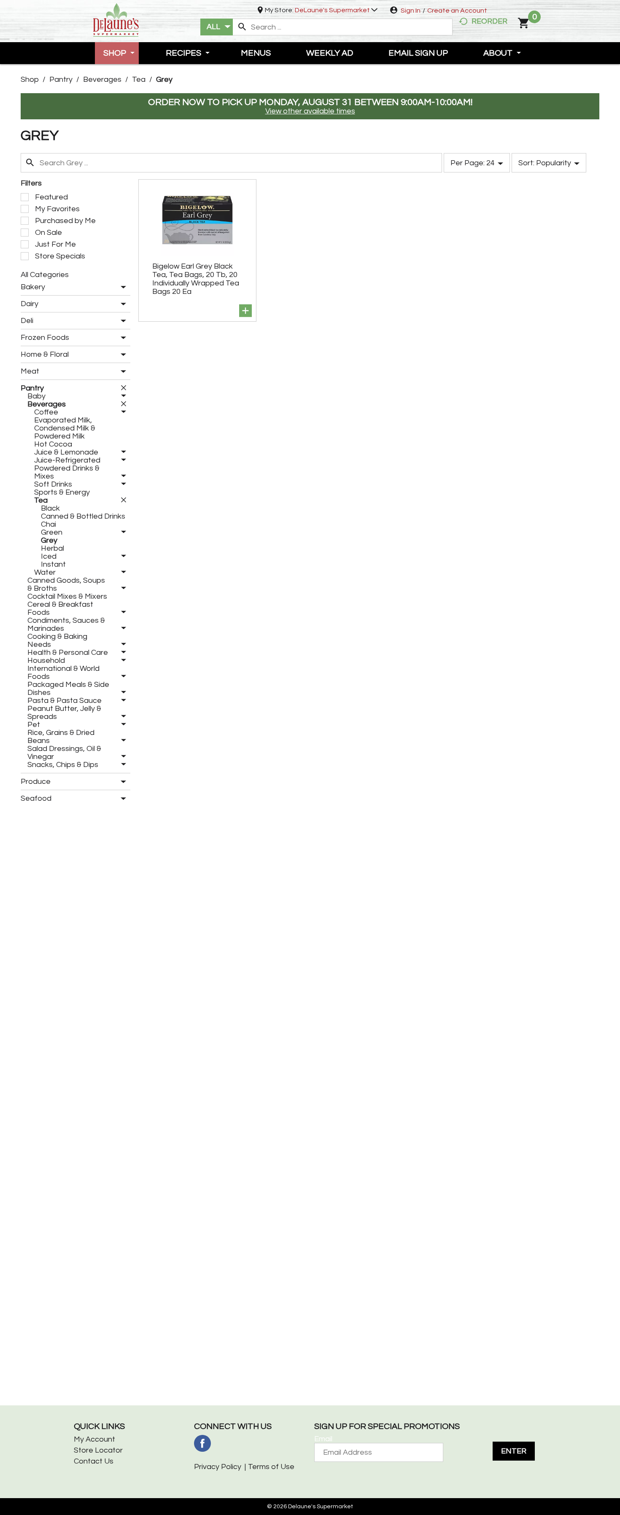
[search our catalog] (242, 27)
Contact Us (93, 1461)
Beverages (102, 79)
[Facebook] (202, 1443)
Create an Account (457, 10)
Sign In (411, 10)
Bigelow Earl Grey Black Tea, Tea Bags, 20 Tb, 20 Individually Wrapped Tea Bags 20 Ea (195, 279)
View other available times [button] (310, 111)
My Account (94, 1439)
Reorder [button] (489, 21)
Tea (139, 79)
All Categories (45, 275)
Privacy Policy (217, 1467)
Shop (30, 79)
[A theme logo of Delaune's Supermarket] (116, 19)
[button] (336, 10)
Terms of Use (271, 1467)
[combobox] (216, 27)
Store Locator (98, 1450)
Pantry (61, 79)
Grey (164, 79)
